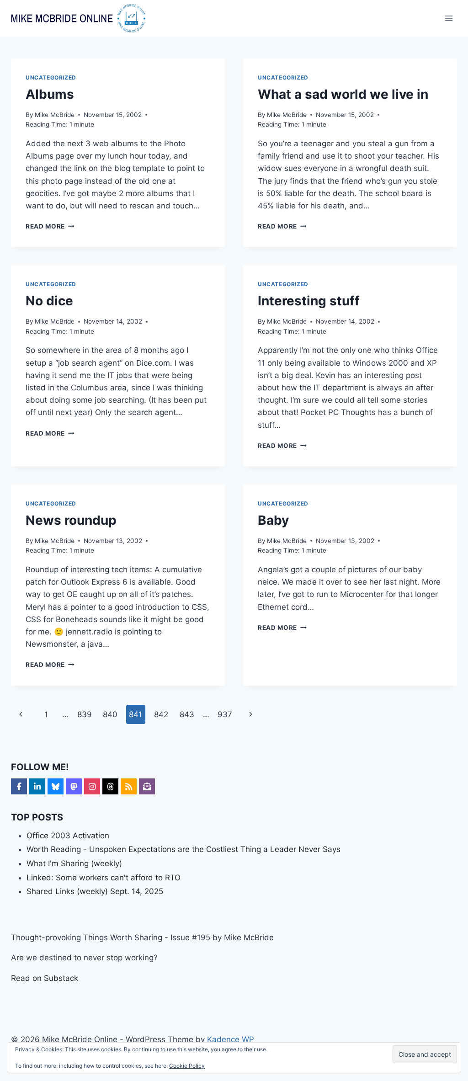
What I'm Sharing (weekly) (74, 863)
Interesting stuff (309, 301)
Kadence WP (230, 1039)
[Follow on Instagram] (92, 786)
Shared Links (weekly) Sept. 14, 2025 (95, 891)
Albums (50, 94)
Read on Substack (44, 978)
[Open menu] (448, 18)
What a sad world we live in (343, 94)
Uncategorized (51, 77)
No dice (49, 301)
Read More (50, 226)
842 (161, 714)
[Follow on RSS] (129, 786)
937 (225, 714)
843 (187, 714)
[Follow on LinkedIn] (37, 786)
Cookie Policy (187, 1065)
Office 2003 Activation (68, 835)
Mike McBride (54, 114)
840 (110, 714)
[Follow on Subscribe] (147, 786)
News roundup (71, 520)
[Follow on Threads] (110, 786)
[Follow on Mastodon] (74, 786)
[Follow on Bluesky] (56, 786)
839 (84, 714)
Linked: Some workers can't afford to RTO (104, 877)
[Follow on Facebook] (19, 786)
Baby (273, 520)
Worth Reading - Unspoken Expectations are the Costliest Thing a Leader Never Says (183, 849)
